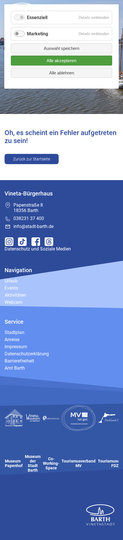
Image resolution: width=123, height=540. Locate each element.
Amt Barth (15, 368)
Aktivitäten (15, 295)
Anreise (12, 339)
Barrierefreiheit (19, 361)
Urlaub (11, 281)
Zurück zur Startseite (31, 159)
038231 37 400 (28, 218)
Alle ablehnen (61, 72)
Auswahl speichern (61, 48)
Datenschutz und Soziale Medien (38, 249)
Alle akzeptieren (61, 60)
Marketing (37, 33)
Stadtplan (14, 332)
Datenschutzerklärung (27, 353)
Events (11, 288)
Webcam (13, 302)
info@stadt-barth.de (33, 226)
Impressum (16, 346)
